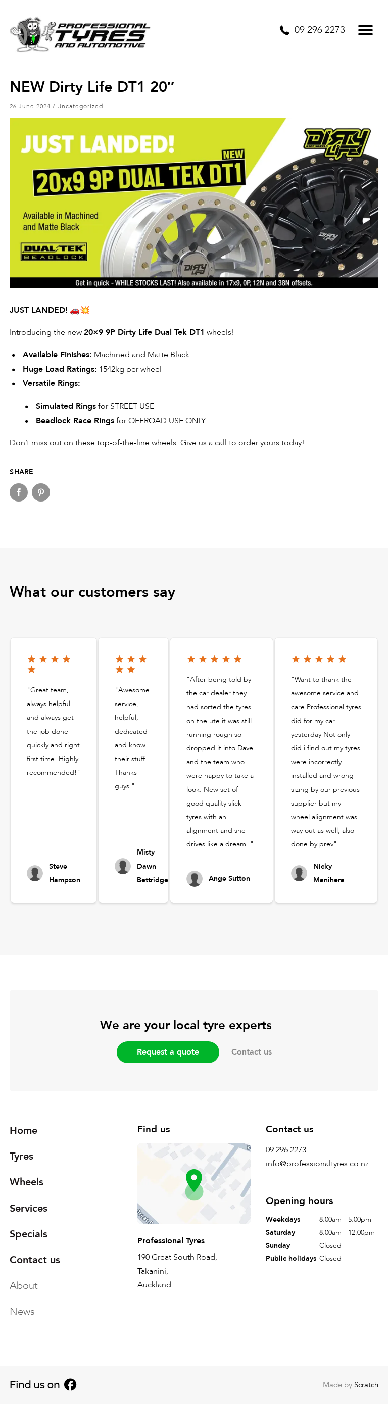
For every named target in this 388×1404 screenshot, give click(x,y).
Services (28, 1208)
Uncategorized (80, 106)
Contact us (251, 1052)
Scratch (366, 1385)
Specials (28, 1234)
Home (23, 1130)
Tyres (21, 1156)
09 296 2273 (286, 1150)
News (22, 1311)
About (24, 1285)
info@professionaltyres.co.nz (317, 1163)
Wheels (26, 1182)
